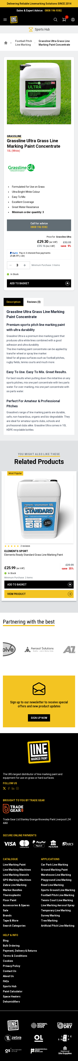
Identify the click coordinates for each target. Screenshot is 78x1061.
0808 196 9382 (53, 10)
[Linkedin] (13, 788)
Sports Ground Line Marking (58, 890)
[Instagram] (17, 788)
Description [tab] (13, 301)
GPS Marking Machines (17, 879)
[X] (4, 788)
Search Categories (14, 925)
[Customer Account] (73, 19)
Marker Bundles (12, 890)
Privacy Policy (11, 966)
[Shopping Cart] (64, 19)
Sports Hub (9, 986)
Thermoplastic (12, 895)
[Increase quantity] (25, 265)
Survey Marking (50, 915)
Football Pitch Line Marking (23, 43)
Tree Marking (49, 920)
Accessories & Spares (16, 905)
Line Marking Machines (17, 869)
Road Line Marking (52, 885)
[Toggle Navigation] (5, 19)
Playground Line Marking (56, 879)
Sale (5, 910)
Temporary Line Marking (56, 910)
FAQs (6, 981)
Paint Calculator (12, 991)
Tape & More (10, 920)
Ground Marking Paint (54, 869)
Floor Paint (9, 900)
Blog (6, 940)
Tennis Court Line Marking (57, 900)
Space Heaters (11, 996)
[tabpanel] (39, 370)
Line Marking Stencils (16, 874)
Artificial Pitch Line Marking (57, 925)
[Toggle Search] (55, 19)
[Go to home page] (6, 43)
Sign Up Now (39, 717)
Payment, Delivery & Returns (20, 950)
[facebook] (8, 788)
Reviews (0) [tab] (34, 301)
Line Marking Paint (14, 864)
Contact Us (9, 971)
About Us (8, 976)
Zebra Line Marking (14, 885)
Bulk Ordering (11, 945)
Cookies (8, 960)
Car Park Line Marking (54, 864)
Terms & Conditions (15, 955)
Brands (7, 915)
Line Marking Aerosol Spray (57, 905)
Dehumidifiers (11, 1001)
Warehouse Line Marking (56, 874)
